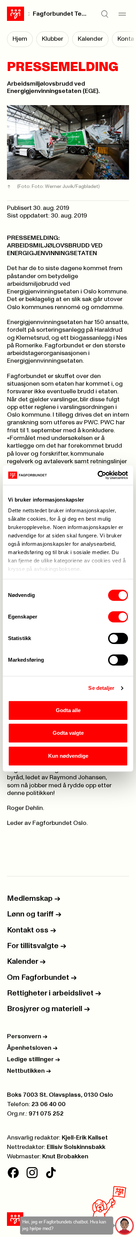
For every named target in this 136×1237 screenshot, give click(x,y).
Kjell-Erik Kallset (85, 1138)
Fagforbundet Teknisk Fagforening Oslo (60, 14)
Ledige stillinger (33, 1059)
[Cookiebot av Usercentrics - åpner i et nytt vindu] (98, 475)
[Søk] (105, 14)
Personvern (27, 1036)
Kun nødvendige (68, 756)
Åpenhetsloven (32, 1048)
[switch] (118, 616)
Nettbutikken (29, 1071)
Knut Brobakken (65, 1156)
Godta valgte (68, 733)
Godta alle (68, 710)
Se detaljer (101, 688)
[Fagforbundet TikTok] (51, 1172)
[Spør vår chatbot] (124, 1225)
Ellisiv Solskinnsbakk (76, 1147)
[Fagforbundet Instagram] (32, 1172)
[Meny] (122, 14)
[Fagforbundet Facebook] (13, 1172)
